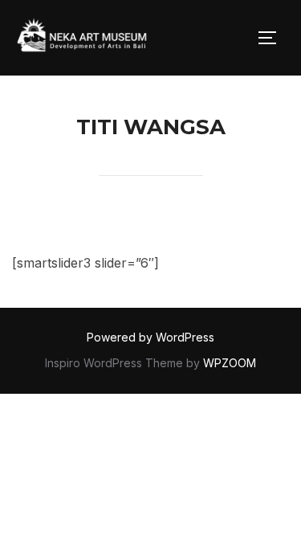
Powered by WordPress (150, 337)
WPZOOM (229, 363)
